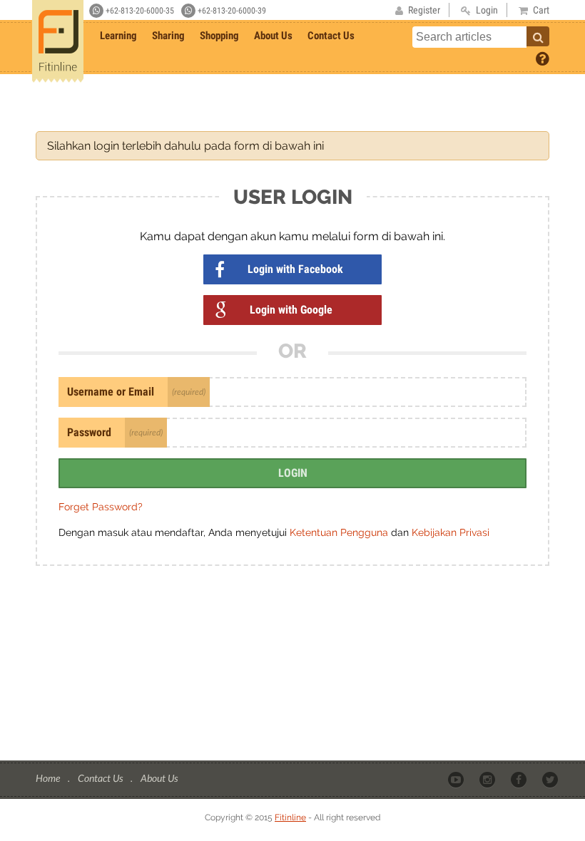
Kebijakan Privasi (450, 532)
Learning (118, 35)
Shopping (219, 35)
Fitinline (290, 817)
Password (89, 432)
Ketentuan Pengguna (340, 532)
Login (292, 473)
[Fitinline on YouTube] (457, 779)
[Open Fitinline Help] (542, 57)
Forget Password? (100, 506)
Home (49, 778)
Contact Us (331, 35)
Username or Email (110, 391)
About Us (273, 35)
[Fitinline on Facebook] (520, 779)
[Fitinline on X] (551, 779)
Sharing (168, 35)
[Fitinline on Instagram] (488, 779)
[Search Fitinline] (537, 36)
